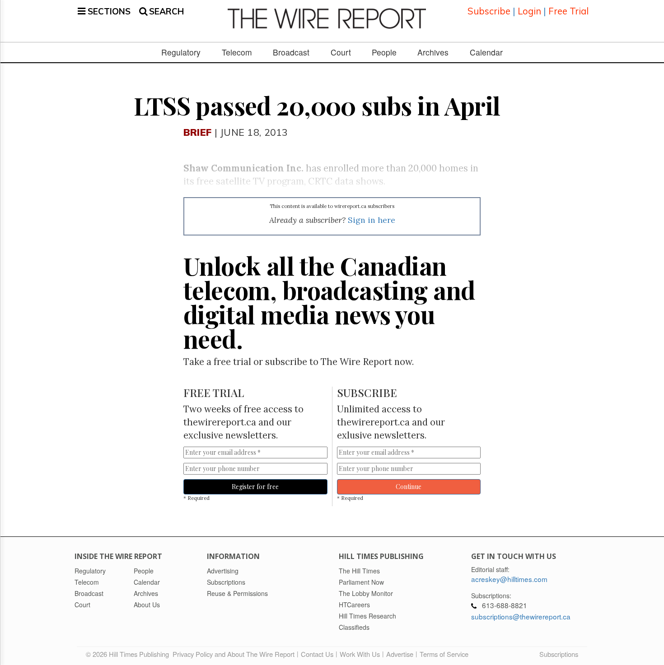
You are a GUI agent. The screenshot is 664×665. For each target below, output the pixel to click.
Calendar (486, 52)
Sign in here (371, 220)
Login (529, 11)
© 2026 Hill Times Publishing (129, 654)
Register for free (255, 486)
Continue (408, 486)
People (384, 52)
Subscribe (489, 11)
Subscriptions (558, 654)
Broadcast (291, 52)
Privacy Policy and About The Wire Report (234, 654)
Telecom (237, 52)
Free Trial (568, 11)
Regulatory (181, 52)
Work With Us (360, 654)
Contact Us (317, 654)
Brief (197, 132)
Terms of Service (444, 654)
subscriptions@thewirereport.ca (520, 616)
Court (341, 52)
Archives (433, 52)
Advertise (399, 654)
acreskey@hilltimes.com (509, 579)
